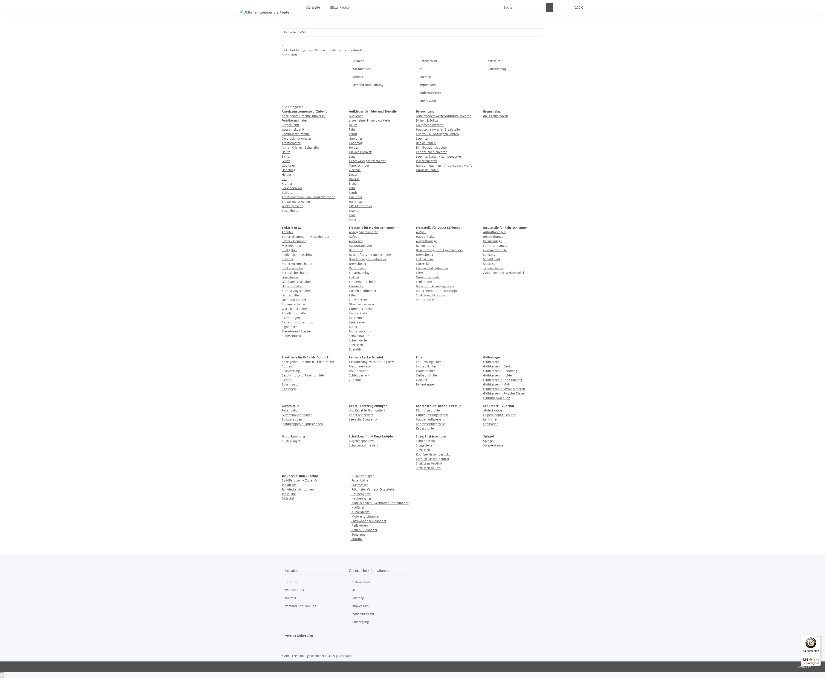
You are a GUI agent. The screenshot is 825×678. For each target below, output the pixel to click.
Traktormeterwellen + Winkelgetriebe (308, 197)
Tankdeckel (289, 485)
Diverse (354, 179)
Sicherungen (291, 318)
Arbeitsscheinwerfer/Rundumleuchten (443, 116)
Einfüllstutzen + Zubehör (299, 480)
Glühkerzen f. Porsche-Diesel (504, 393)
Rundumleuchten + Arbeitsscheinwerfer (445, 165)
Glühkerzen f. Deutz (497, 366)
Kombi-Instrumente (296, 134)
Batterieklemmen (294, 241)
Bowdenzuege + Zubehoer (368, 259)
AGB (422, 69)
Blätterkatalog (340, 7)
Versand (346, 656)
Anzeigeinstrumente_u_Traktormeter (308, 362)
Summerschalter (294, 304)
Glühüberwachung (496, 398)
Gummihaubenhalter (297, 415)
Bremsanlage (492, 241)
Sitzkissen (356, 345)
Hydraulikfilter (426, 366)
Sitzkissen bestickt (429, 463)
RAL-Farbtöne (358, 371)
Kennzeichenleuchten (431, 152)
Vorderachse (425, 300)
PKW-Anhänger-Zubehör (369, 521)
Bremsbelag (357, 264)
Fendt (286, 161)
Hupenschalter (292, 286)
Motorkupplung (360, 331)
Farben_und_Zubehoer (432, 268)
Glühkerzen (491, 362)
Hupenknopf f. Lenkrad (499, 415)
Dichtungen (357, 268)
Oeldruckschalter (294, 300)
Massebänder (291, 246)
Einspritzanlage (360, 273)
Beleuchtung (425, 246)
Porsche (354, 220)
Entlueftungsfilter (428, 362)
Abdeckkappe (493, 410)
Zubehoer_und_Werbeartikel (503, 273)
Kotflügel (357, 507)
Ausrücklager (291, 441)
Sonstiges (358, 534)
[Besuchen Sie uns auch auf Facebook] (285, 642)
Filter (352, 295)
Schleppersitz (425, 441)
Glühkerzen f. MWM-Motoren (504, 389)
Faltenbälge (359, 480)
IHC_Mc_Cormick (360, 206)
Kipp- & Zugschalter (296, 291)
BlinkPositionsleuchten (432, 147)
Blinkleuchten (426, 143)
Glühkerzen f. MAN (496, 384)
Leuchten (422, 138)
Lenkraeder (357, 322)
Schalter (287, 259)
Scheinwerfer (358, 340)
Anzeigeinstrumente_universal (303, 116)
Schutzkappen (292, 419)
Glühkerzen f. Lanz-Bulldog (502, 380)
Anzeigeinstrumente (363, 232)
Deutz (286, 152)
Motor (353, 327)
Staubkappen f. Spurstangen (302, 424)
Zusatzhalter (291, 211)
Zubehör (355, 380)
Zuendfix (355, 349)
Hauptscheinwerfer (430, 125)
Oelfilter (422, 380)
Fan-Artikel (356, 286)
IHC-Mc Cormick (360, 152)
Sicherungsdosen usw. (298, 322)
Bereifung (356, 250)
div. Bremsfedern (495, 116)
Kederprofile (425, 428)
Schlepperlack (359, 375)
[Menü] (818, 637)
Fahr (352, 129)
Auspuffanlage (426, 241)
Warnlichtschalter (294, 309)
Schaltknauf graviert (363, 445)
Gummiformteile (361, 309)
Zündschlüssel (292, 336)
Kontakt (357, 77)
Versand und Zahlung (367, 85)
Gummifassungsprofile (432, 415)
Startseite (313, 7)
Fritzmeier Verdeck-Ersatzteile (372, 489)
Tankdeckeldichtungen (298, 489)
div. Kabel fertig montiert (367, 410)
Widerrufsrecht (430, 93)
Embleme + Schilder (363, 282)
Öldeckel (288, 498)
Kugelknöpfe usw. (361, 441)
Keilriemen (357, 318)
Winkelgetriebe (292, 206)
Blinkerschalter (292, 268)
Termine (358, 61)
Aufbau (354, 237)
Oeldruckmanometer (297, 138)
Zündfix (356, 539)
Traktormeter (291, 143)
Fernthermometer (294, 120)
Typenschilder (359, 165)
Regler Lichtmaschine (297, 255)
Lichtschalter (291, 295)
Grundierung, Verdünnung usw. (372, 362)
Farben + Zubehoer (362, 291)
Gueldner (288, 165)
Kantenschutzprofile (430, 424)
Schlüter (288, 192)
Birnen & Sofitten (428, 120)
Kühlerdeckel (360, 512)
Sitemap (425, 77)
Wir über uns (361, 69)
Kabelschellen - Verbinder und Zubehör (380, 503)
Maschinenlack (359, 366)
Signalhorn (289, 327)
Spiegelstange (493, 445)
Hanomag (288, 170)
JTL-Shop (816, 667)
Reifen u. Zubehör (364, 530)
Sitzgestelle (424, 445)
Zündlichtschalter (294, 313)
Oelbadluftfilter (427, 375)
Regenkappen (426, 384)
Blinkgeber (289, 250)
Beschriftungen (494, 237)
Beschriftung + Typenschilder (370, 255)
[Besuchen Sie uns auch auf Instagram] (285, 647)
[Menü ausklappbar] (244, 3)
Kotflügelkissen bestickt (433, 454)
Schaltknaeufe (359, 336)
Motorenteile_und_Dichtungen (438, 291)
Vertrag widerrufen (299, 636)
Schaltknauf (491, 259)
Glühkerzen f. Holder (498, 375)
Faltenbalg (289, 410)
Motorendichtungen (365, 516)
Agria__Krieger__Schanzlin (300, 147)
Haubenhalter (359, 313)
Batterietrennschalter (297, 264)
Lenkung (489, 255)
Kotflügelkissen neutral (432, 459)
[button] (559, 7)
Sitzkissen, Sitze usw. (431, 295)
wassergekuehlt (293, 129)
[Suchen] (549, 7)
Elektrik (354, 277)
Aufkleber (356, 116)
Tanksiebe (289, 494)
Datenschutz (428, 61)
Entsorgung (427, 101)
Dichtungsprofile (428, 410)
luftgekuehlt (290, 125)
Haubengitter (361, 494)
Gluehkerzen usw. (362, 304)
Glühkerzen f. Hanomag (500, 371)
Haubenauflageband (430, 419)
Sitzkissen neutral (429, 468)
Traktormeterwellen (296, 202)
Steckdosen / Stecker (296, 331)
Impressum (427, 85)
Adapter (287, 232)
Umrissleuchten (427, 170)
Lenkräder (490, 424)
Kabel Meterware (361, 415)
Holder (286, 174)
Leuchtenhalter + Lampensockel (439, 156)
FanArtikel (423, 264)
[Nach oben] (1, 675)
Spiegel (488, 441)
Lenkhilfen (490, 419)
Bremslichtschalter (295, 273)
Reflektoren (359, 525)
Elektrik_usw (425, 259)
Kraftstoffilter (425, 371)
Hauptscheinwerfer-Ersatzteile (438, 129)
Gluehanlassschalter (296, 282)
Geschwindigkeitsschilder (367, 161)
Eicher (286, 156)
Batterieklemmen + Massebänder (306, 237)
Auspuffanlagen (360, 246)
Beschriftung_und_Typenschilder (439, 250)
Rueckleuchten (426, 161)
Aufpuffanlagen (494, 232)
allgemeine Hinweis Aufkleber (370, 120)
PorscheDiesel (292, 188)
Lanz (352, 156)
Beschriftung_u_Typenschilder (303, 375)
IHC (284, 179)
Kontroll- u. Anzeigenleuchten (437, 134)
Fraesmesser (358, 300)
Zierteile (355, 170)
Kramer (287, 183)
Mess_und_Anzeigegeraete (435, 286)
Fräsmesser (359, 485)
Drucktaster (290, 277)
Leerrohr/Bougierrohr (364, 419)
